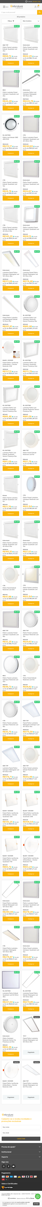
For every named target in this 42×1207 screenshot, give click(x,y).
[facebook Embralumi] (9, 1166)
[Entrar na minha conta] (35, 7)
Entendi (36, 1203)
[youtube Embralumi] (13, 1166)
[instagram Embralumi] (4, 1166)
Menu (6, 7)
